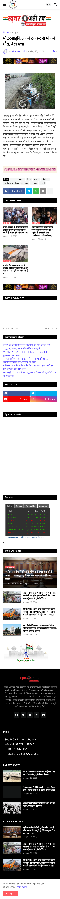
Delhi (29, 179)
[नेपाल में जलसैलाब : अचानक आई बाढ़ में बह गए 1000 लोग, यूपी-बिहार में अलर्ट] (12, 776)
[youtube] (30, 715)
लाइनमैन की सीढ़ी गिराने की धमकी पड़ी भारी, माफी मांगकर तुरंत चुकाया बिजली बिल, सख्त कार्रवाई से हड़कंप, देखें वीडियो (39, 595)
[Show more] (50, 191)
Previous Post (11, 328)
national (24, 183)
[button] (4, 4)
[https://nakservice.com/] (16, 405)
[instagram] (36, 715)
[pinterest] (43, 715)
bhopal (14, 32)
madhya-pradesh (11, 183)
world (42, 183)
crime (21, 179)
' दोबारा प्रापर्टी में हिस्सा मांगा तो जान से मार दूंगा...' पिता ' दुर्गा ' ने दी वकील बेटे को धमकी (39, 788)
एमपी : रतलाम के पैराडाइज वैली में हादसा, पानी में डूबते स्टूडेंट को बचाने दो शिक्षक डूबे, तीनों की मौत (15, 230)
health (36, 179)
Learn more (21, 887)
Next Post (50, 328)
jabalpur (45, 179)
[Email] (43, 191)
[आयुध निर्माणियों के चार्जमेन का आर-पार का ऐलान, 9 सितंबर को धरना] (12, 808)
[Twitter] (29, 191)
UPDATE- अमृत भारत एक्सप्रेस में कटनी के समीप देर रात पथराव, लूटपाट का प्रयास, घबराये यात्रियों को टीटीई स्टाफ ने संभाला (39, 612)
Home (6, 32)
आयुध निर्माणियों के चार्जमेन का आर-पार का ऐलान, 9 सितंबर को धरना (39, 804)
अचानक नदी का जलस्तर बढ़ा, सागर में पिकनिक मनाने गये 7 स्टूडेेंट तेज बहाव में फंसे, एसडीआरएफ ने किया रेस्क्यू (43, 231)
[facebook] (16, 393)
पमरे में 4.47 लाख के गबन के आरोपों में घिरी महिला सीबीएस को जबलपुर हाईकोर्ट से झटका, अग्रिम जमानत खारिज (40, 628)
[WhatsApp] (36, 191)
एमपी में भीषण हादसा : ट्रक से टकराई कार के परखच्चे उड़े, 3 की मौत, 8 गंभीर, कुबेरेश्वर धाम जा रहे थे (15, 269)
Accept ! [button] (10, 893)
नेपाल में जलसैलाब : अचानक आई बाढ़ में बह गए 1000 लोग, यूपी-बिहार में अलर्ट (39, 773)
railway (34, 183)
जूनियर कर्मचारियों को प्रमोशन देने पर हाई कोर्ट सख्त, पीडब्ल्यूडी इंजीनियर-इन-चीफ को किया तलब (39, 830)
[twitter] (43, 393)
